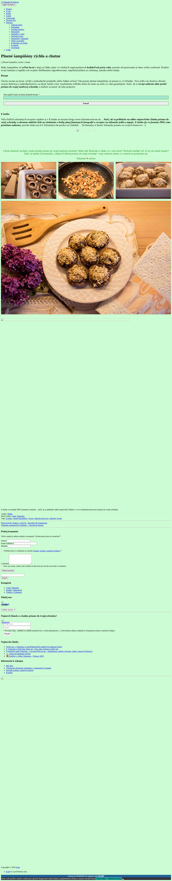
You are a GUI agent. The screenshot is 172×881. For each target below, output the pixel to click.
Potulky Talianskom (14, 590)
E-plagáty (15, 45)
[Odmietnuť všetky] (123, 879)
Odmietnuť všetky (114, 879)
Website (4, 546)
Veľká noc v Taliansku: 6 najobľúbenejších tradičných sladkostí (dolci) (34, 647)
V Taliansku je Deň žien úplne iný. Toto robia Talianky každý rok (32, 649)
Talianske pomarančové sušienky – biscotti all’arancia (22, 525)
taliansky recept (55, 518)
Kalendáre (15, 27)
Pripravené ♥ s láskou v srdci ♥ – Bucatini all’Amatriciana (24, 523)
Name (4, 541)
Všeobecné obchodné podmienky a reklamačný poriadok (28, 668)
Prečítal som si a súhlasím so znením (33, 551)
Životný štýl (11, 20)
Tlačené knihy (16, 25)
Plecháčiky (15, 32)
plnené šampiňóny (20, 518)
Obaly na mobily (17, 41)
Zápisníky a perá (17, 34)
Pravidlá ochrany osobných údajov (20, 670)
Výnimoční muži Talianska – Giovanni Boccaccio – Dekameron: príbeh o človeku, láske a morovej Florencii (49, 651)
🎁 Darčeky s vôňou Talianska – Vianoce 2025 (25, 656)
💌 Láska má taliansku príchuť (18, 654)
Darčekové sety (17, 36)
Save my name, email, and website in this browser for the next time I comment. (35, 566)
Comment (5, 563)
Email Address (7, 543)
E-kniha (9, 518)
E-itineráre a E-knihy (19, 43)
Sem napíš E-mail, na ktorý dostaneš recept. (22, 94)
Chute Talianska (18, 516)
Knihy (8, 13)
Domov (9, 9)
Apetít (8, 16)
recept (30, 518)
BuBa (10, 514)
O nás (8, 11)
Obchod (9, 23)
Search (4, 578)
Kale (18, 867)
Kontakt (9, 673)
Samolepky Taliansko (19, 38)
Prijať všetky (101, 879)
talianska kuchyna (41, 518)
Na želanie (15, 48)
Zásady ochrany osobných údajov (47, 551)
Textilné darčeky (17, 29)
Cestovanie (10, 18)
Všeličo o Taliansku (14, 592)
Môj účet (9, 666)
